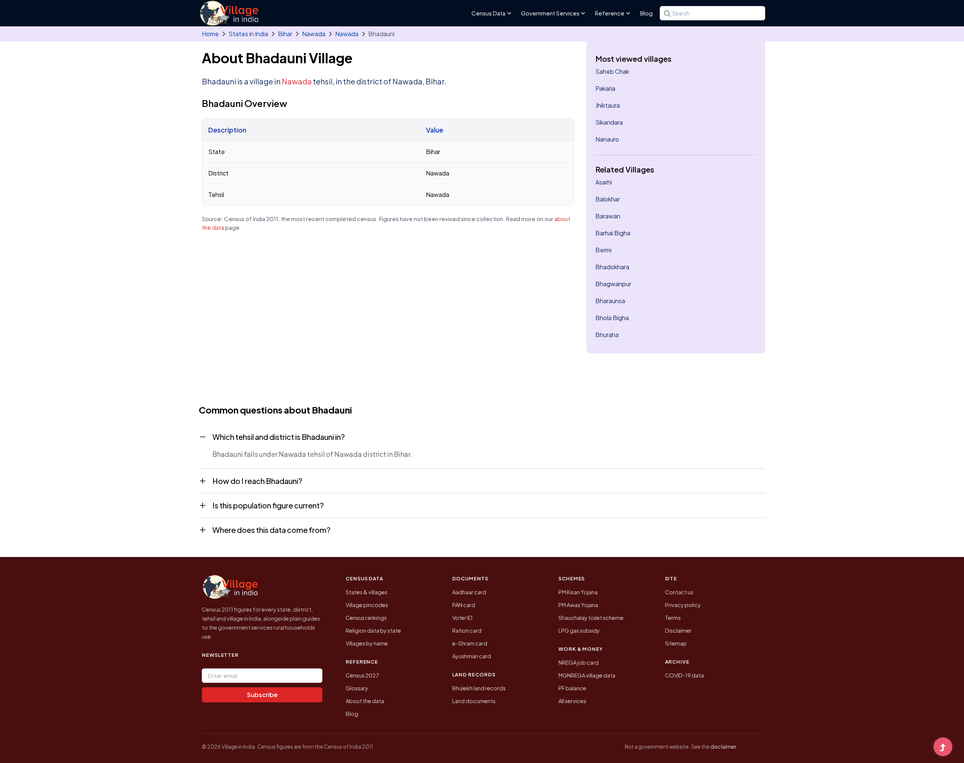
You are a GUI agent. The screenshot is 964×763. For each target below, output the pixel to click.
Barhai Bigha (612, 233)
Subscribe (262, 695)
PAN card (463, 604)
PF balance (572, 688)
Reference (609, 13)
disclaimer (723, 746)
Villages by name (367, 643)
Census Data (488, 13)
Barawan (607, 216)
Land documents (474, 700)
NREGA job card (578, 662)
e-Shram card (469, 643)
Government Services (550, 13)
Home (210, 34)
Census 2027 (362, 675)
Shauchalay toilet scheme (591, 617)
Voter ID (462, 617)
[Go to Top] (943, 747)
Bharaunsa (610, 301)
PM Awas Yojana (578, 604)
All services (572, 700)
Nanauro (607, 139)
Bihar (285, 34)
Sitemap (676, 643)
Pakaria (605, 88)
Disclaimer (678, 630)
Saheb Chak (612, 71)
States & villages (366, 592)
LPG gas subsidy (579, 630)
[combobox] (712, 13)
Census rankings (366, 617)
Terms (673, 617)
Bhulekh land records (479, 688)
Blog (646, 13)
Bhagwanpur (613, 284)
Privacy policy (683, 604)
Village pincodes (367, 604)
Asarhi (603, 182)
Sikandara (609, 122)
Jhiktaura (607, 105)
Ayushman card (471, 656)
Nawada (313, 34)
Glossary (357, 688)
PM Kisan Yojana (578, 592)
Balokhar (607, 199)
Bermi (603, 250)
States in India (248, 34)
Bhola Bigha (612, 318)
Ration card (467, 630)
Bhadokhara (612, 267)
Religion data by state (373, 630)
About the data (365, 700)
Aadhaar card (469, 592)
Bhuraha (607, 335)
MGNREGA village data (586, 675)
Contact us (679, 592)
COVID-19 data (684, 675)
